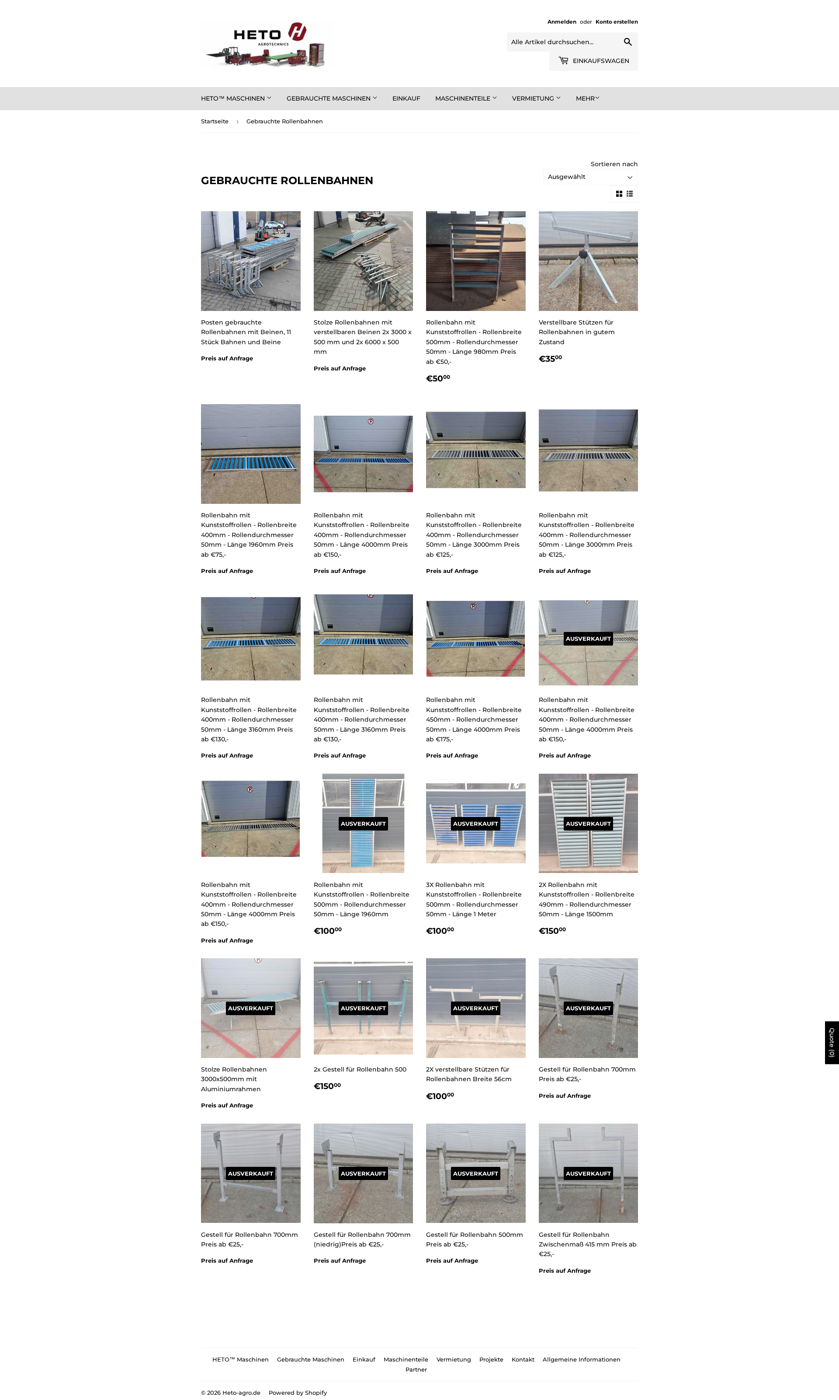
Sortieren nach (614, 164)
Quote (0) (832, 1043)
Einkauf (406, 98)
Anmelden (562, 21)
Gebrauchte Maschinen (329, 98)
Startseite (215, 121)
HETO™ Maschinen (234, 98)
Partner (416, 1369)
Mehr (585, 98)
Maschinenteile (463, 98)
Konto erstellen (617, 21)
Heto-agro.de (241, 1392)
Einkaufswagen (600, 61)
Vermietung (534, 98)
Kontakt (523, 1359)
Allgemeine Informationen (582, 1359)
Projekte (491, 1359)
